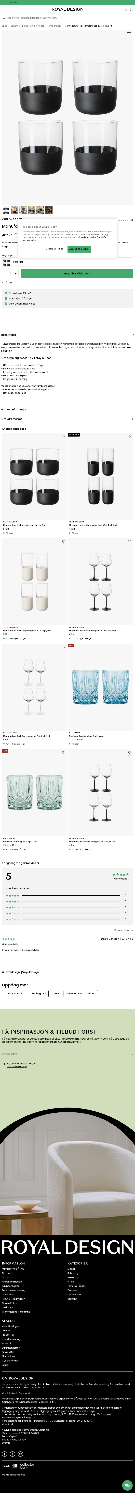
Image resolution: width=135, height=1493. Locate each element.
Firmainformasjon (12, 1282)
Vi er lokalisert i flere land (15, 1393)
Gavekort (7, 1273)
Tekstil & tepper (76, 1286)
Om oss (6, 1277)
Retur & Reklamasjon (13, 1299)
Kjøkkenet (73, 1290)
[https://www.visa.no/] (6, 1465)
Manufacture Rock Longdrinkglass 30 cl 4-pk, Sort (93, 525)
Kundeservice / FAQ (13, 1269)
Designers (7, 1307)
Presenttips (8, 1335)
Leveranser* (8, 1294)
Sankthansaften (11, 1348)
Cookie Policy (9, 1303)
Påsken (6, 1330)
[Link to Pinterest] (20, 1453)
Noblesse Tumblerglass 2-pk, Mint (20, 842)
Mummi (6, 1343)
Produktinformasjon (14, 409)
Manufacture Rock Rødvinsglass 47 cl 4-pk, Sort (92, 631)
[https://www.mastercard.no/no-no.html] (15, 1465)
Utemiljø (72, 1299)
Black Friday (8, 1356)
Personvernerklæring (13, 1290)
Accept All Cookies (79, 249)
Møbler (71, 1269)
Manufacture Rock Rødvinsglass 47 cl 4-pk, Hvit (26, 736)
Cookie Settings (54, 249)
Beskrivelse (8, 335)
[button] (126, 9)
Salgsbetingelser (11, 1286)
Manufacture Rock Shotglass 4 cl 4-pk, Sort (24, 525)
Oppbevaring (75, 1294)
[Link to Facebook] (4, 1453)
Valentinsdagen (11, 1326)
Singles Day (8, 1352)
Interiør (71, 1282)
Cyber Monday (10, 1360)
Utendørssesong (11, 1339)
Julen (5, 1365)
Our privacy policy (87, 237)
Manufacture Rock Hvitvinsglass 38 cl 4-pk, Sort (92, 842)
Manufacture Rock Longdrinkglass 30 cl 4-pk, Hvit (27, 631)
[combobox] (67, 262)
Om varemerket (11, 419)
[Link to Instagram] (12, 1453)
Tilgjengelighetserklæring (16, 1312)
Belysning (73, 1273)
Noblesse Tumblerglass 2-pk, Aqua (86, 736)
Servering (73, 1277)
